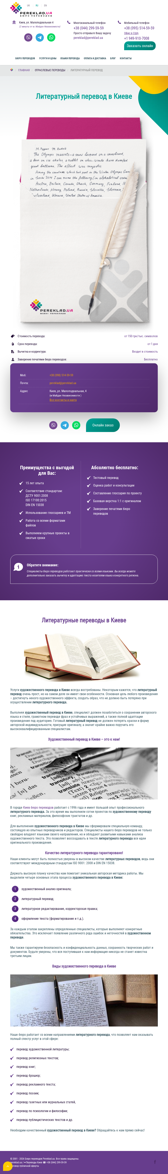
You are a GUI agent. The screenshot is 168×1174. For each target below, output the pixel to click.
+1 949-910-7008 (136, 38)
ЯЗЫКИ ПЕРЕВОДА (70, 58)
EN (45, 5)
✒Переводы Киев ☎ (45, 1162)
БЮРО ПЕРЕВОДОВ (25, 58)
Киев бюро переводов (38, 807)
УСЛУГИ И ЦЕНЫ (47, 58)
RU (37, 5)
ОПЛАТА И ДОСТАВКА (95, 58)
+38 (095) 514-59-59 (139, 28)
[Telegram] (40, 37)
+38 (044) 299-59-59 (89, 28)
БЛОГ (113, 58)
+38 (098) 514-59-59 (61, 375)
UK (28, 5)
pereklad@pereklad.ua (63, 383)
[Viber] (28, 37)
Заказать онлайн (140, 46)
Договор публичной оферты (24, 1166)
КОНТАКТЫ (126, 58)
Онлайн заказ (103, 425)
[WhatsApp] (51, 37)
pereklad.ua (16, 1162)
